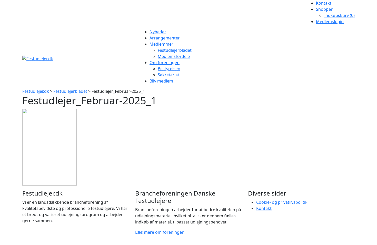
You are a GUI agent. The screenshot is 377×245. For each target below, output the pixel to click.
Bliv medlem (161, 81)
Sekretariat (168, 75)
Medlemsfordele (174, 56)
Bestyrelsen (169, 69)
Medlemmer (161, 44)
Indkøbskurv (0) (339, 15)
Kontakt (323, 3)
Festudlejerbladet (175, 50)
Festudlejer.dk (35, 91)
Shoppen (324, 9)
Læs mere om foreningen (159, 232)
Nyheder (158, 32)
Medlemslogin (330, 21)
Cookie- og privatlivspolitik (281, 202)
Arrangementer (165, 38)
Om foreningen (165, 62)
